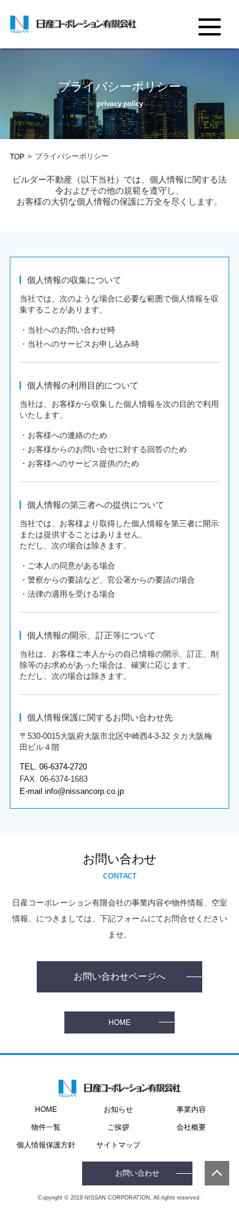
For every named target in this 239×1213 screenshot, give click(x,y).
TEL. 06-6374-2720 (53, 766)
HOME (119, 1022)
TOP (17, 157)
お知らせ (118, 1109)
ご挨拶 (118, 1127)
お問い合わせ (137, 1173)
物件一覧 (46, 1127)
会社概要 (191, 1127)
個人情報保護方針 (46, 1145)
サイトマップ (118, 1145)
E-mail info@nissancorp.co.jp (72, 791)
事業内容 (191, 1109)
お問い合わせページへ (119, 976)
